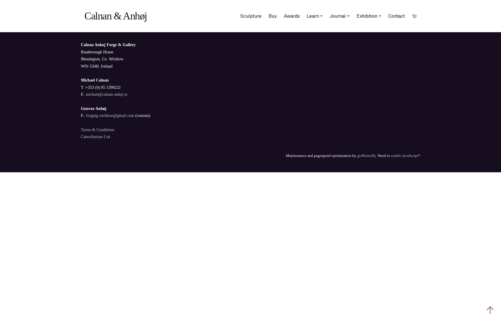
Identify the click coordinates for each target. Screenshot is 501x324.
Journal (338, 16)
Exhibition (367, 16)
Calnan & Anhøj (115, 16)
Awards (292, 16)
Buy (272, 16)
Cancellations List (95, 137)
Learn (313, 16)
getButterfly (366, 155)
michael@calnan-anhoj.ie (106, 94)
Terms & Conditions (97, 130)
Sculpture (251, 16)
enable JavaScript (404, 155)
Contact (396, 16)
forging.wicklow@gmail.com (110, 115)
